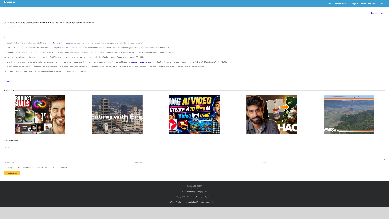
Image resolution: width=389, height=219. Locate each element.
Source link (8, 82)
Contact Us (216, 202)
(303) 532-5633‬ (197, 189)
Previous (374, 13)
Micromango (199, 197)
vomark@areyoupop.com (197, 191)
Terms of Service (203, 202)
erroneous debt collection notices (57, 43)
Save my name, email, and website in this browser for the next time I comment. (37, 167)
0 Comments (27, 27)
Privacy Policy (190, 202)
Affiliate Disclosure (176, 202)
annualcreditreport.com (140, 62)
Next (382, 13)
